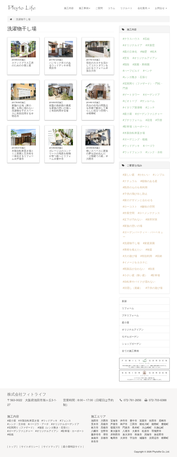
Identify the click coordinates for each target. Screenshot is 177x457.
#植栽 (10, 434)
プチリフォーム (130, 315)
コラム (111, 8)
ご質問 (99, 8)
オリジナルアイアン (133, 329)
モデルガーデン (130, 336)
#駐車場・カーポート (72, 431)
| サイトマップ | (50, 446)
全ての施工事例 (130, 350)
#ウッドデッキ (49, 420)
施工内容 (69, 8)
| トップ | (12, 446)
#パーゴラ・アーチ (38, 424)
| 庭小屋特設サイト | (73, 446)
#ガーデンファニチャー (20, 431)
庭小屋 (125, 322)
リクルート (126, 8)
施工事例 (83, 8)
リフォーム (128, 308)
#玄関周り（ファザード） (21, 427)
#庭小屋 (11, 420)
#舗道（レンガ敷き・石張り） (54, 427)
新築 (124, 301)
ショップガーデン (131, 343)
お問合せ (160, 8)
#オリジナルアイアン (46, 431)
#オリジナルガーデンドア (65, 424)
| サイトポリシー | (29, 446)
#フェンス (65, 420)
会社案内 (143, 8)
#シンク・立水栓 (16, 424)
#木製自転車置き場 (28, 420)
